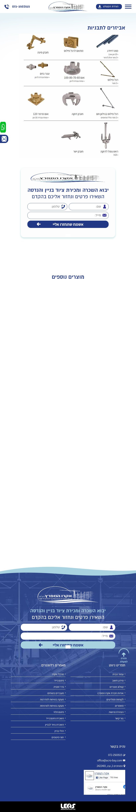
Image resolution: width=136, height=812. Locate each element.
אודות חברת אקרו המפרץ (110, 693)
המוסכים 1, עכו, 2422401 (110, 765)
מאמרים (119, 705)
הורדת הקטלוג (110, 6)
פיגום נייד (59, 680)
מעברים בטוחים (55, 693)
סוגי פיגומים (58, 737)
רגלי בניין (59, 731)
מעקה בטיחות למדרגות (52, 699)
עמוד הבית (118, 674)
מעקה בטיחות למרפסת (52, 705)
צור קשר (119, 718)
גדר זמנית (59, 687)
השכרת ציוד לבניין (54, 724)
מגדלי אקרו (58, 674)
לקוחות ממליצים (115, 699)
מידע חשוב (118, 680)
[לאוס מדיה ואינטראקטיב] (68, 806)
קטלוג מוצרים (117, 687)
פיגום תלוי (59, 712)
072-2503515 (115, 754)
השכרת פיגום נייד (55, 718)
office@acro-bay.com (109, 760)
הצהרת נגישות (116, 712)
